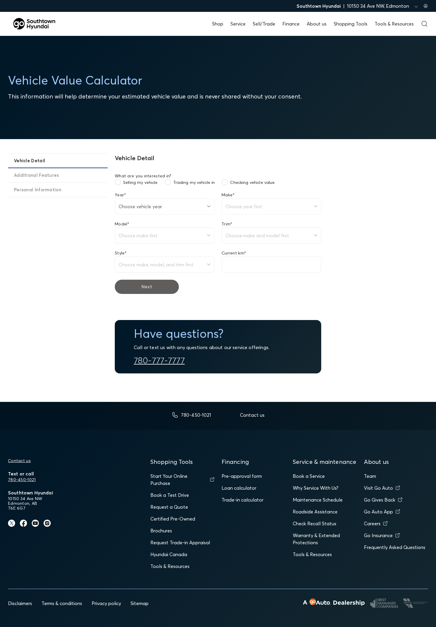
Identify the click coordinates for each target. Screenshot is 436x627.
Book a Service (309, 476)
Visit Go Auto (378, 488)
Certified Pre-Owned (172, 519)
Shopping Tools (350, 24)
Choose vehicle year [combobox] (140, 206)
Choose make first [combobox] (138, 235)
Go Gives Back (379, 500)
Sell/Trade (264, 24)
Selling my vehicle (140, 182)
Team (370, 476)
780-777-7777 (159, 360)
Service (238, 24)
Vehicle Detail (29, 160)
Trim (227, 224)
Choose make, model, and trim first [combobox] (156, 265)
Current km (234, 253)
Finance (291, 24)
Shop (217, 24)
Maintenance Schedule (318, 500)
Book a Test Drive (169, 495)
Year (120, 194)
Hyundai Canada (168, 554)
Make (228, 194)
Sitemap (140, 603)
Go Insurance (378, 535)
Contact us (19, 460)
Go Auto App (378, 512)
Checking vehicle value (252, 182)
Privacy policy (106, 603)
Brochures (161, 531)
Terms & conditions (62, 603)
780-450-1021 (22, 479)
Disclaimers (20, 603)
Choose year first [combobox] (243, 206)
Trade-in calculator (242, 500)
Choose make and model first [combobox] (257, 235)
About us (317, 24)
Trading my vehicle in (194, 182)
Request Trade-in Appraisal (180, 542)
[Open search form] (424, 23)
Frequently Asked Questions (394, 547)
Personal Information (37, 189)
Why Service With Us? (315, 488)
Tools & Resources (394, 24)
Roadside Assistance (315, 512)
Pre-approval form (242, 476)
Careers (372, 523)
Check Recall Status (314, 523)
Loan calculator (239, 488)
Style (121, 253)
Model (122, 224)
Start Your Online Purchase (168, 479)
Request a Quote (169, 507)
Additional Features (36, 175)
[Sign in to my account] (425, 6)
